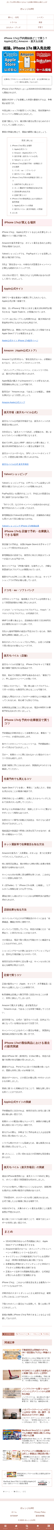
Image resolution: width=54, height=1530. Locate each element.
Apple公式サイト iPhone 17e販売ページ (20, 341)
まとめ (14, 213)
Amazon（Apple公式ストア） (26, 153)
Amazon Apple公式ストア (13, 402)
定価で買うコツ (20, 195)
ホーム (14, 1512)
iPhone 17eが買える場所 (22, 146)
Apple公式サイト (21, 149)
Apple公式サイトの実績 (23, 206)
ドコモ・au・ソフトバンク (25, 170)
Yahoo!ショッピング (22, 160)
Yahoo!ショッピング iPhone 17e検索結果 (20, 526)
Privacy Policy (40, 1512)
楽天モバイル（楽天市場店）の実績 (28, 209)
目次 (24, 140)
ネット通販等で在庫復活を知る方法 (28, 188)
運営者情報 (40, 1516)
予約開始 (46, 1334)
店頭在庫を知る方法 (22, 192)
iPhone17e (22, 1334)
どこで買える (34, 1334)
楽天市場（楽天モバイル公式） (26, 156)
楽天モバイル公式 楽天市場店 (15, 464)
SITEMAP (14, 1516)
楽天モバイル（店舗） (23, 174)
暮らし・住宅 (9, 1334)
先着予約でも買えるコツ (24, 184)
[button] (49, 1002)
